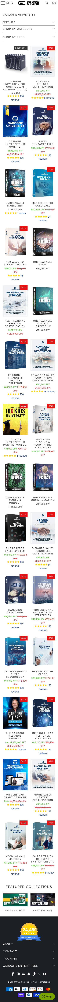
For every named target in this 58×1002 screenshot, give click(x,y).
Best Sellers (42, 902)
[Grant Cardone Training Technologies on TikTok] (34, 974)
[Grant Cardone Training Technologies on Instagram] (18, 974)
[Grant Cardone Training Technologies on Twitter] (39, 974)
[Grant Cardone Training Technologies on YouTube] (45, 974)
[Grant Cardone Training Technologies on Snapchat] (29, 974)
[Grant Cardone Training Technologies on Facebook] (13, 974)
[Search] (47, 3)
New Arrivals (15, 902)
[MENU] (1, 3)
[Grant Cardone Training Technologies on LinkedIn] (23, 974)
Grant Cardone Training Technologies (32, 982)
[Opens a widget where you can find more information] (47, 997)
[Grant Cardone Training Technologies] (29, 3)
